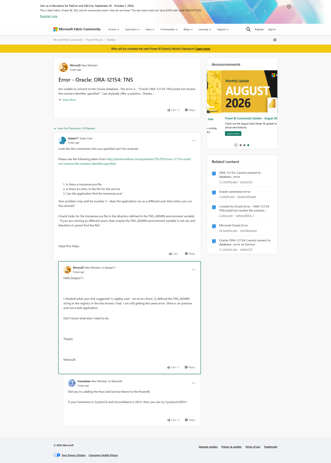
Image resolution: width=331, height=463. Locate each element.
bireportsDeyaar (246, 196)
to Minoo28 (115, 381)
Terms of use (252, 446)
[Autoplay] (236, 145)
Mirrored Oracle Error (233, 225)
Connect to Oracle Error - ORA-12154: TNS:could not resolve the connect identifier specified (244, 208)
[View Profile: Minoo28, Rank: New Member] (63, 67)
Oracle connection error (235, 191)
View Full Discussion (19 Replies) (76, 128)
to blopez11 (109, 267)
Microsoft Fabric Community (67, 39)
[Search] (248, 29)
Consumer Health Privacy (103, 455)
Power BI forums (94, 39)
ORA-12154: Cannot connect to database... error (240, 175)
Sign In (272, 29)
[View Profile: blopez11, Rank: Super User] (62, 140)
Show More (69, 100)
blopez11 (73, 138)
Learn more (203, 49)
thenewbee (84, 381)
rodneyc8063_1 (245, 215)
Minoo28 (75, 65)
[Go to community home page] (77, 29)
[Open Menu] (275, 40)
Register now (48, 16)
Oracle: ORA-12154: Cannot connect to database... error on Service (244, 242)
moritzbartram (248, 230)
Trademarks (270, 446)
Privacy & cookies (231, 446)
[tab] (240, 145)
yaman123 (246, 182)
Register (259, 29)
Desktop (111, 39)
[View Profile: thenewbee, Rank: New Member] (72, 383)
